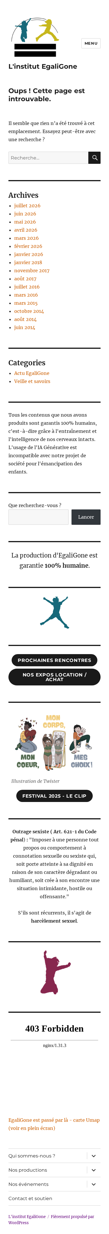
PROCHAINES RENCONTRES (54, 660)
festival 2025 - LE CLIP (54, 796)
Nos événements (28, 1184)
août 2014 (25, 319)
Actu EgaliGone (31, 373)
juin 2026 (25, 214)
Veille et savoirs (32, 381)
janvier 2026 (28, 254)
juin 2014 (24, 327)
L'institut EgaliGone (42, 66)
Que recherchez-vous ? (34, 505)
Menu (91, 43)
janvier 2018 (28, 262)
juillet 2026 (27, 205)
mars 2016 (26, 295)
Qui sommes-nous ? (31, 1156)
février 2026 (28, 246)
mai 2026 (25, 222)
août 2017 (25, 279)
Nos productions (27, 1170)
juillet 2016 (27, 287)
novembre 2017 (31, 270)
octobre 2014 (29, 311)
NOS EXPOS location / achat (55, 677)
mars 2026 (26, 238)
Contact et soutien (30, 1198)
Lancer (86, 517)
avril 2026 (25, 230)
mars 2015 (26, 303)
